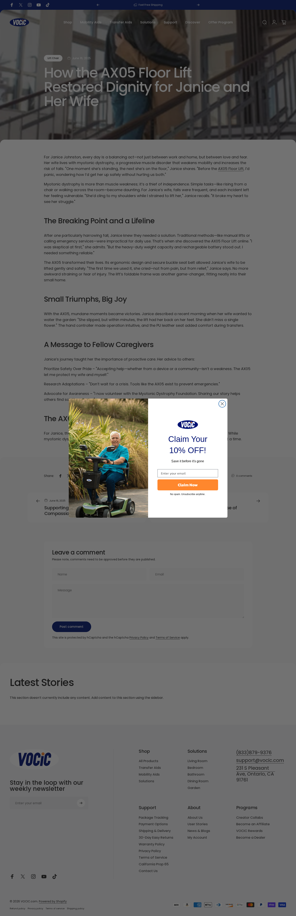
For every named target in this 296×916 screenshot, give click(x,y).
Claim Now (188, 485)
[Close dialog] (222, 403)
